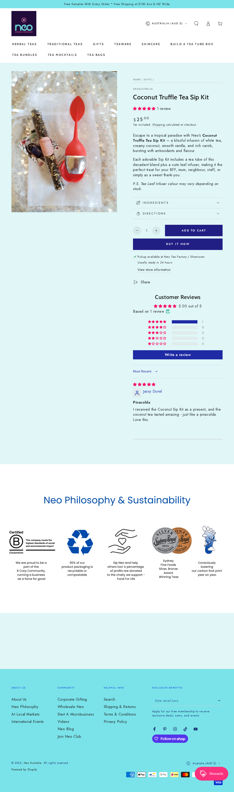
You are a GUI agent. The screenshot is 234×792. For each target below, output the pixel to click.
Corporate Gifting (72, 699)
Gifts (148, 79)
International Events (27, 721)
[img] (144, 384)
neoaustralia (143, 89)
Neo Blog (66, 729)
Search (109, 699)
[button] (196, 24)
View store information (154, 269)
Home (137, 79)
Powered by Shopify (24, 770)
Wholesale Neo (71, 706)
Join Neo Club (69, 736)
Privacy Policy (115, 721)
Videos (63, 721)
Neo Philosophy (24, 706)
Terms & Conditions (120, 714)
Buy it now (178, 244)
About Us (19, 699)
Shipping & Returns (120, 706)
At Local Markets (25, 714)
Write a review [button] (178, 354)
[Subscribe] (220, 701)
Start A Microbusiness (76, 714)
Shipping (158, 125)
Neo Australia (33, 763)
